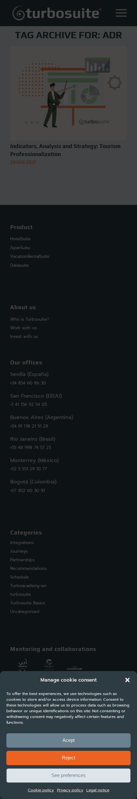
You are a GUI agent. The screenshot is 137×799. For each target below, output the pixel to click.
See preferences (68, 775)
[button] (127, 680)
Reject (68, 757)
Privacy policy (70, 790)
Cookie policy (41, 790)
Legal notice (97, 790)
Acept (68, 740)
